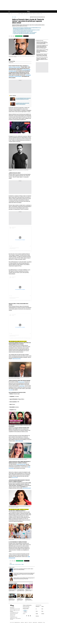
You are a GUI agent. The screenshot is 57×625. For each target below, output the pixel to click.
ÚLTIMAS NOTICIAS (39, 40)
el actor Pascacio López (21, 464)
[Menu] (9, 11)
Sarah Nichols (21, 385)
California (22, 13)
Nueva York (27, 13)
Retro (42, 611)
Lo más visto (11, 567)
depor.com (26, 622)
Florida (19, 13)
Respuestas (37, 606)
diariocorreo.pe (35, 622)
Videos (43, 606)
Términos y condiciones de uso (27, 605)
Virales (37, 613)
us (36, 608)
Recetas (43, 613)
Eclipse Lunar (34, 13)
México (23, 564)
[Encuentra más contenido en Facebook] (10, 36)
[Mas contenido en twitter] (28, 616)
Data (42, 608)
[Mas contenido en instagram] (30, 616)
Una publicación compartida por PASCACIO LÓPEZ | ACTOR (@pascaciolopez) (20, 250)
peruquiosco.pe (40, 622)
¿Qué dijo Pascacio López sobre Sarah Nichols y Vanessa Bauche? (22, 104)
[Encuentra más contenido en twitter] (12, 36)
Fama (37, 611)
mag (44, 622)
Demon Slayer (38, 13)
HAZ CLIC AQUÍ (15, 477)
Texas (24, 13)
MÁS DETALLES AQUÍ (27, 488)
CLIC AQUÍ (11, 389)
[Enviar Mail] (9, 61)
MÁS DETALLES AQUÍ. (17, 358)
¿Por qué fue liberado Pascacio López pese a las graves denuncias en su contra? (23, 99)
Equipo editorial (12, 607)
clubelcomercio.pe (17, 622)
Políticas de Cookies (26, 608)
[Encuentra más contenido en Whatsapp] (13, 36)
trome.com (30, 622)
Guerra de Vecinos (18, 564)
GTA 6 (41, 13)
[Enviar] (9, 13)
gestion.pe (22, 622)
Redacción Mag (12, 61)
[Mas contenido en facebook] (27, 616)
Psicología (30, 13)
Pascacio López (21, 381)
